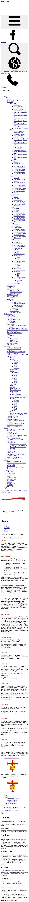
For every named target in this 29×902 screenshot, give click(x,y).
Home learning (17, 211)
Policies (12, 340)
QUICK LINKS (11, 466)
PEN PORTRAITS (15, 290)
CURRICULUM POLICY (14, 347)
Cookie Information (12, 800)
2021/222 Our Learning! (20, 236)
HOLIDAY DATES (12, 433)
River (18, 257)
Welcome (16, 162)
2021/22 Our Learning (19, 173)
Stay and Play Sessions (19, 150)
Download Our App (9, 486)
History (12, 385)
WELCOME (10, 99)
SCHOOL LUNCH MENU (14, 457)
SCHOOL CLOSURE (13, 455)
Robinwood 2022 (18, 271)
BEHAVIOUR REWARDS (14, 461)
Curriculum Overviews (19, 134)
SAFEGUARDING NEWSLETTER (16, 454)
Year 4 (12, 207)
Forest (18, 252)
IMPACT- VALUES (12, 417)
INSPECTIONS (11, 321)
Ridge (18, 283)
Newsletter (16, 210)
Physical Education (15, 388)
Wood (18, 249)
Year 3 (12, 195)
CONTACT (10, 284)
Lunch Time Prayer (18, 305)
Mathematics (13, 369)
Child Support (13, 341)
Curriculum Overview (19, 107)
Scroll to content (5, 1)
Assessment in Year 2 (19, 183)
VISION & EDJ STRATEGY (14, 100)
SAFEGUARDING (12, 336)
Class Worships (14, 309)
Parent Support (14, 338)
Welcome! (16, 178)
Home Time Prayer (18, 306)
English (12, 359)
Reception (16, 374)
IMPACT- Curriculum (12, 416)
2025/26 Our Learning (19, 167)
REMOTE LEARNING (13, 426)
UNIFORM (10, 485)
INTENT (9, 350)
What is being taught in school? (18, 444)
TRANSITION (11, 483)
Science (12, 371)
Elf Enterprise (17, 205)
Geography (13, 387)
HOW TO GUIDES (12, 432)
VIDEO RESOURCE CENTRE (15, 467)
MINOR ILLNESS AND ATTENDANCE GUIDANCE (15, 438)
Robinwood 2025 (18, 248)
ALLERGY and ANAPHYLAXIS (16, 429)
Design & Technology (16, 394)
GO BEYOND (11, 286)
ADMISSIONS (11, 315)
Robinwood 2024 (18, 255)
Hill (18, 251)
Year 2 (12, 176)
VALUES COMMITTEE (13, 296)
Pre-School (13, 103)
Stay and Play (17, 126)
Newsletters (16, 198)
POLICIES (10, 327)
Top (2, 813)
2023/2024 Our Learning (20, 188)
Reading (16, 362)
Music (11, 412)
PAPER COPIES (11, 322)
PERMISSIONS (11, 451)
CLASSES (10, 102)
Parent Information (18, 109)
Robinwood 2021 (18, 278)
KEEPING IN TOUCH (13, 436)
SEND (9, 337)
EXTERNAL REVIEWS (13, 319)
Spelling (16, 365)
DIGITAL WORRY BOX (13, 464)
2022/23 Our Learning (19, 172)
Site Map (6, 795)
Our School (7, 97)
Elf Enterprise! (17, 194)
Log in (5, 488)
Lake (18, 259)
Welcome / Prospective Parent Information (19, 131)
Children (6, 460)
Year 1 (12, 160)
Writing (15, 363)
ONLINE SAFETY (12, 442)
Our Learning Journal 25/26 (21, 110)
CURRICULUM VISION (14, 349)
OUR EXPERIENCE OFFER (15, 414)
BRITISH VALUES (12, 317)
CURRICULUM (11, 477)
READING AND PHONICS (14, 333)
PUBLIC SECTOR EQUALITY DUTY (17, 330)
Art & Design (13, 393)
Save (15, 900)
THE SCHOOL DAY (12, 295)
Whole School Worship (16, 308)
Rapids (18, 258)
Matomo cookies (9, 870)
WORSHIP (10, 299)
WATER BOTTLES (12, 458)
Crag (18, 281)
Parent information (18, 137)
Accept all (9, 831)
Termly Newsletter (18, 106)
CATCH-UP (10, 318)
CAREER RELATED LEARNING (16, 463)
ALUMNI (9, 469)
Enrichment (16, 368)
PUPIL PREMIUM (12, 331)
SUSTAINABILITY (12, 343)
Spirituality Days (14, 311)
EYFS (12, 129)
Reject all (3, 831)
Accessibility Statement (13, 798)
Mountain (19, 280)
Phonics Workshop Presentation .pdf (13, 537)
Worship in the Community (17, 312)
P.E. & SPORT (11, 324)
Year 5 (12, 223)
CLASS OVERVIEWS (13, 353)
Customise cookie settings (20, 831)
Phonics (16, 175)
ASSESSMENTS (11, 431)
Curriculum (7, 346)
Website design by (11, 810)
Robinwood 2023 (18, 262)
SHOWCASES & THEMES (14, 425)
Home (5, 96)
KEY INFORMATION (16, 292)
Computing (13, 384)
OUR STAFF (10, 287)
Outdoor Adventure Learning (21, 128)
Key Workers (17, 105)
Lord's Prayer (17, 302)
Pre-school (16, 400)
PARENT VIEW (11, 450)
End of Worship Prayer (19, 303)
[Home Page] (14, 73)
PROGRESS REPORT (13, 452)
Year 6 (12, 239)
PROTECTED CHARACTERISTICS (17, 328)
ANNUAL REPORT (15, 293)
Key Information (8, 314)
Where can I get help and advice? (18, 445)
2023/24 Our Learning (19, 170)
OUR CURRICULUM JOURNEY (16, 352)
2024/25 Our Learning (19, 169)
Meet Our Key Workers (20, 148)
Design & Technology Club (21, 395)
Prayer (12, 300)
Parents (6, 428)
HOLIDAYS (10, 480)
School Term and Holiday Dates (18, 435)
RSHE (8, 334)
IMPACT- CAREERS (13, 419)
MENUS (9, 482)
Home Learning (18, 200)
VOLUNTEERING (12, 298)
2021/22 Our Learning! (19, 277)
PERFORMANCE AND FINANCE (16, 325)
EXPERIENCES (11, 479)
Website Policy (11, 801)
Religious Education (15, 390)
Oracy (15, 366)
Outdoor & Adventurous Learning (19, 413)
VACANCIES (11, 344)
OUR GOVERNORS (12, 289)
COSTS (9, 476)
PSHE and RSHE (14, 391)
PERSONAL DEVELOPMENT (15, 423)
